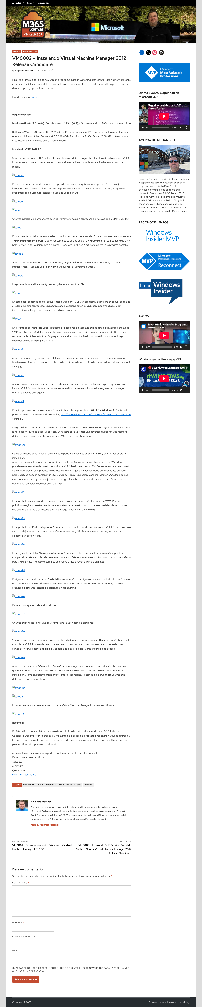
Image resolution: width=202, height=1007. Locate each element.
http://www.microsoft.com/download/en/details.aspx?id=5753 (96, 414)
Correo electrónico (26, 936)
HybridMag (183, 1002)
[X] (148, 52)
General (16, 51)
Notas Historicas (30, 51)
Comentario (20, 883)
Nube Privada (29, 785)
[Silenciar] (181, 127)
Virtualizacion (73, 785)
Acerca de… (43, 3)
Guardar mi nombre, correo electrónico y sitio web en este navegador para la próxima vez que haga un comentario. (70, 969)
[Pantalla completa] (185, 127)
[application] (164, 116)
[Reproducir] (142, 127)
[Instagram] (155, 52)
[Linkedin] (142, 52)
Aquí (34, 97)
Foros (29, 3)
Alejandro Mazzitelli (24, 70)
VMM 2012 (88, 785)
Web (14, 950)
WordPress (167, 1002)
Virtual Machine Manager (51, 785)
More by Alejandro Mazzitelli (45, 824)
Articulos (16, 3)
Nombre (18, 922)
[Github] (161, 52)
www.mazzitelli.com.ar (24, 774)
